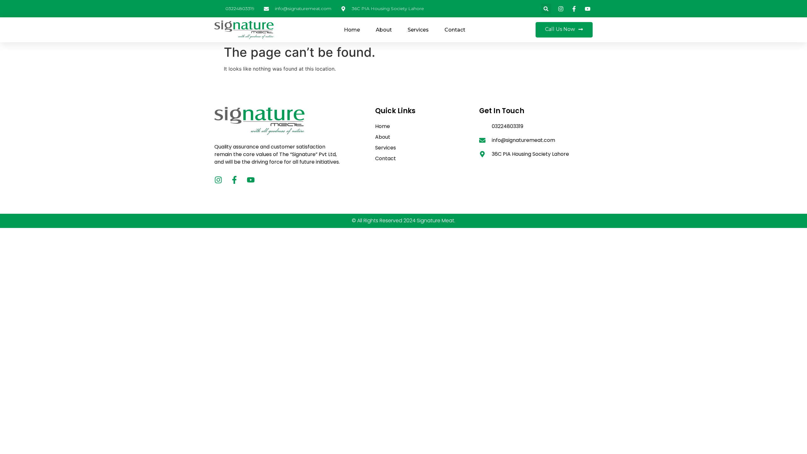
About (384, 30)
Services (418, 30)
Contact (454, 30)
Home (352, 30)
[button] (546, 9)
